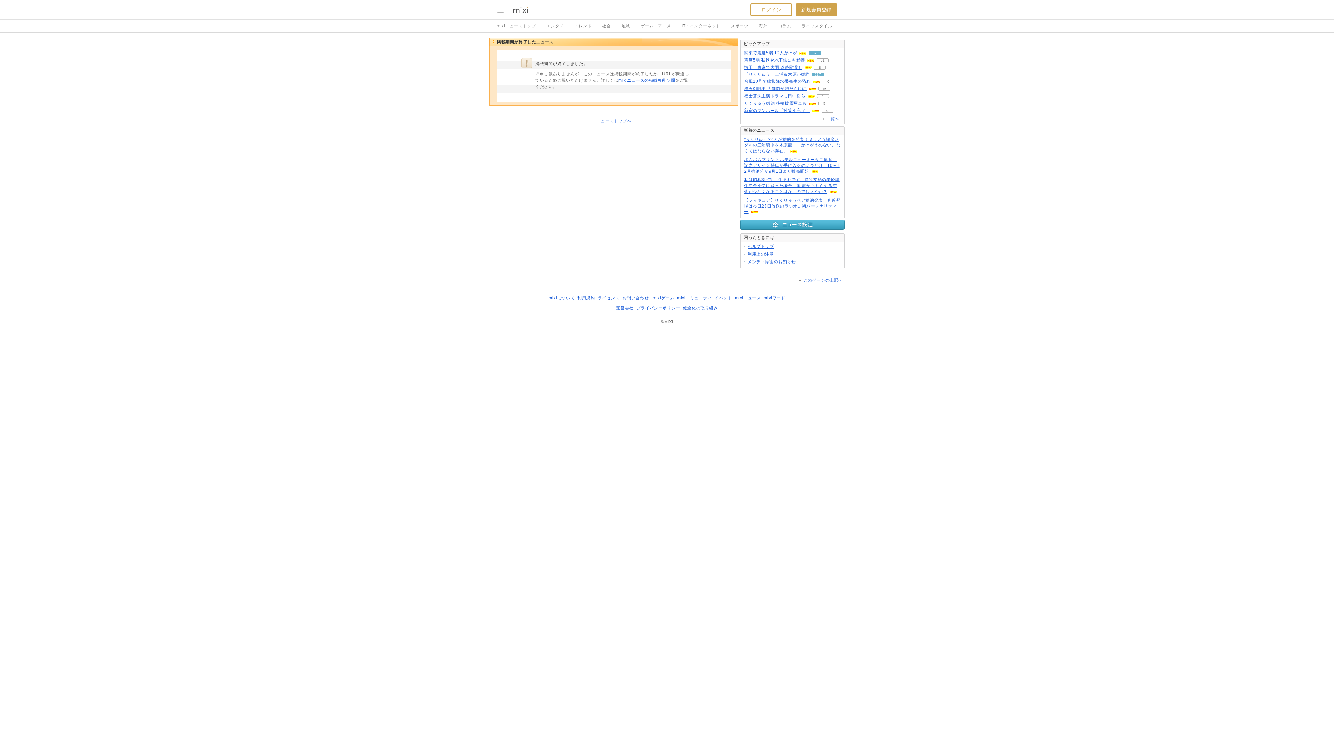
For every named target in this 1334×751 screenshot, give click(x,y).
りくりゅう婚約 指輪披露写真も (775, 103)
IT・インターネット (701, 26)
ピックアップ (757, 43)
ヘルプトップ (761, 246)
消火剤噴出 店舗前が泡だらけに (775, 88)
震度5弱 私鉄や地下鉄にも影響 (774, 60)
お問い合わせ (636, 298)
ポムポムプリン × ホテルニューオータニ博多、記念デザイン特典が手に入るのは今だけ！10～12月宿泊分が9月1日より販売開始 (792, 165)
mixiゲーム (663, 298)
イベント (723, 298)
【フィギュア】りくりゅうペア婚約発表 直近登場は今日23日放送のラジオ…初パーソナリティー (792, 206)
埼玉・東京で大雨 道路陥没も (773, 67)
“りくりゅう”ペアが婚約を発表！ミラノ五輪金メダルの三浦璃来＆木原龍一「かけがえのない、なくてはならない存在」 (792, 145)
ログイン (771, 10)
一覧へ (832, 118)
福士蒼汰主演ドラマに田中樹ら (774, 96)
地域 (625, 26)
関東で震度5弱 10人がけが (770, 52)
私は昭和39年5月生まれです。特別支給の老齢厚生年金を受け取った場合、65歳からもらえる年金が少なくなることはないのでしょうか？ (792, 185)
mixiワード (774, 298)
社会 (606, 26)
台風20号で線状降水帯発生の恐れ (777, 81)
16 (824, 89)
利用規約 (586, 298)
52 (815, 53)
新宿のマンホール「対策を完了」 (777, 110)
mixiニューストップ (516, 26)
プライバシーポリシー (658, 308)
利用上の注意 (761, 254)
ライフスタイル (816, 26)
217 (818, 74)
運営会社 (624, 308)
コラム (784, 26)
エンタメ (555, 26)
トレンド (583, 26)
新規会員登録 (816, 10)
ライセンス (609, 298)
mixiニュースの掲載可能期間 (646, 80)
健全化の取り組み (700, 308)
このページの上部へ (823, 280)
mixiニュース (748, 298)
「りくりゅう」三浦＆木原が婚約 (777, 74)
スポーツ (739, 26)
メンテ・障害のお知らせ (772, 261)
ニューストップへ (614, 121)
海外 (763, 26)
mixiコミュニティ (694, 298)
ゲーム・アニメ (656, 26)
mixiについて (562, 298)
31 (823, 60)
